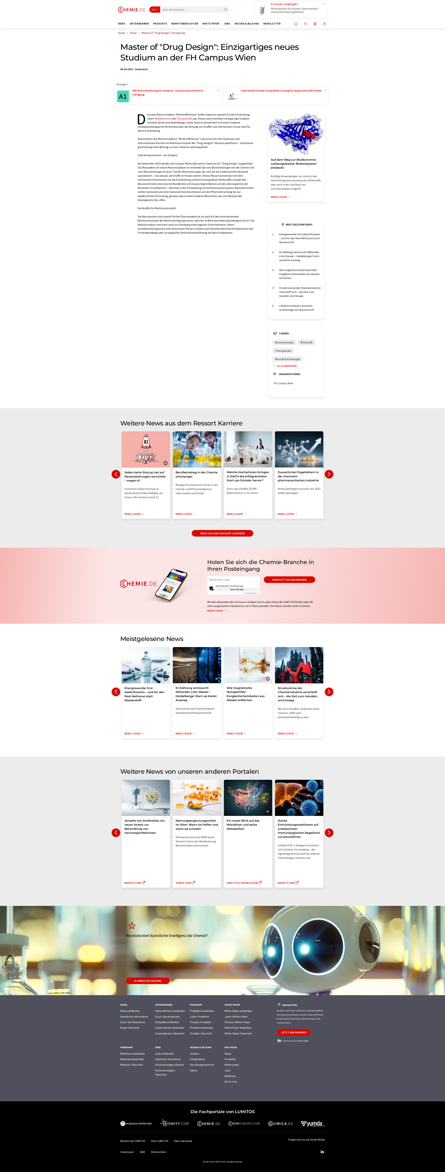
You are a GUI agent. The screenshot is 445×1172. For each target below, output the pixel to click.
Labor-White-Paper (236, 1016)
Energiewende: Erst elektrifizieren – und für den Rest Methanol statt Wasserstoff (299, 238)
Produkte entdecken (202, 1011)
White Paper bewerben (238, 1027)
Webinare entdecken (132, 1053)
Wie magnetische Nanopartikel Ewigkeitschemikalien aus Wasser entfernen (299, 274)
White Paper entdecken (238, 1011)
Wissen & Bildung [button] (247, 23)
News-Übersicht (129, 1027)
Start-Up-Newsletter (132, 1022)
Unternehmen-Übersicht (170, 1033)
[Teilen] (305, 24)
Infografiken (197, 1059)
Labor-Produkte (199, 1016)
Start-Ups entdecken (167, 1016)
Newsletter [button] (272, 23)
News (228, 1053)
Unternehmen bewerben (169, 1027)
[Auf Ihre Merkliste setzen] (295, 24)
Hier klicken (237, 589)
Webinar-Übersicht (131, 1064)
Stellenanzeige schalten (169, 1064)
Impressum (127, 1152)
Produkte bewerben (201, 1027)
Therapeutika (184, 118)
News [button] (122, 23)
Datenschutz (158, 1152)
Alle (154, 9)
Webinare (230, 1076)
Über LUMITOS (159, 1141)
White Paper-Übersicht (238, 1033)
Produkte (230, 1059)
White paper (232, 1064)
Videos (193, 1070)
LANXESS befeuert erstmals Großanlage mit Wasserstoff (296, 307)
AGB (142, 1152)
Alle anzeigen (287, 366)
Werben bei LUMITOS (132, 1141)
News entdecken (130, 1011)
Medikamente (163, 118)
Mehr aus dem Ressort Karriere (222, 533)
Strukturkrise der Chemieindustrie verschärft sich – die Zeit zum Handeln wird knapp (300, 292)
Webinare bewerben (132, 1059)
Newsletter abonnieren (289, 579)
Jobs (227, 1070)
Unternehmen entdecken (170, 1011)
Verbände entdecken (167, 1022)
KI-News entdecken (147, 980)
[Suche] (225, 10)
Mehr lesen (215, 610)
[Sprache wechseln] (315, 24)
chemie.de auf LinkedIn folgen (295, 1040)
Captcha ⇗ (251, 593)
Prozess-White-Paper (237, 1022)
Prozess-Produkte (201, 1022)
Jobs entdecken (164, 1053)
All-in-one (231, 1081)
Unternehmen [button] (139, 23)
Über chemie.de (183, 1141)
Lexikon (194, 1053)
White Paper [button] (210, 23)
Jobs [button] (227, 23)
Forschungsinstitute (202, 1064)
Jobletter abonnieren (168, 1059)
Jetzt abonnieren (293, 1032)
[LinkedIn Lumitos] (322, 1152)
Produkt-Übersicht (201, 1033)
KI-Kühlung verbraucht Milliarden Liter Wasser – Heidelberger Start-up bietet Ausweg (299, 256)
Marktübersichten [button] (184, 23)
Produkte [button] (160, 23)
